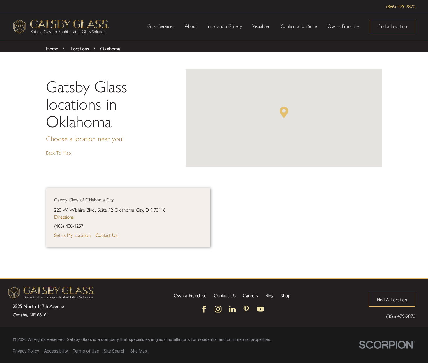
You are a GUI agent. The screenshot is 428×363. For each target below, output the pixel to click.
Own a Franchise (190, 295)
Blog (269, 295)
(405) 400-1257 (68, 225)
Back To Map (58, 153)
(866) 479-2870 (400, 6)
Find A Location (392, 299)
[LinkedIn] (232, 309)
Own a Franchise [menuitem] (344, 26)
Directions (64, 216)
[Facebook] (204, 309)
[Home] (61, 26)
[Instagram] (218, 309)
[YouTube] (260, 309)
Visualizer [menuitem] (261, 26)
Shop (286, 295)
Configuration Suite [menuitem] (299, 26)
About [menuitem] (191, 26)
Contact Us (106, 235)
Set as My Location (72, 235)
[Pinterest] (246, 309)
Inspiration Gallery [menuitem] (224, 26)
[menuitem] (26, 351)
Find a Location (392, 26)
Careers (250, 295)
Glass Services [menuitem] (160, 26)
